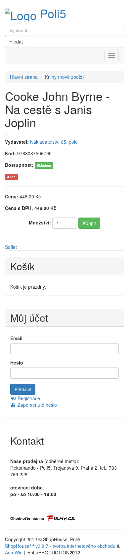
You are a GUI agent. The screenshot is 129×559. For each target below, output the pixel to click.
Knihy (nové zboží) (64, 77)
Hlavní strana (24, 77)
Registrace (28, 398)
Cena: (11, 196)
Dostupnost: (19, 165)
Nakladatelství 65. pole (54, 141)
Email (16, 338)
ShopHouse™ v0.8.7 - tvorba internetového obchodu (60, 546)
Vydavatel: (17, 141)
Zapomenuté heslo (36, 404)
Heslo (16, 362)
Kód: (10, 153)
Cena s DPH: (19, 208)
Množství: (40, 222)
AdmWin (13, 552)
